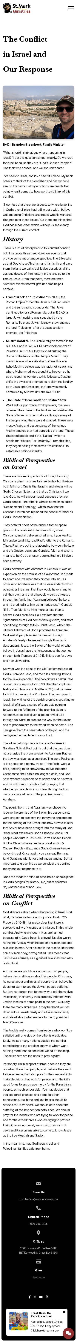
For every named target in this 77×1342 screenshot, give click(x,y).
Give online (39, 1277)
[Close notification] (64, 1312)
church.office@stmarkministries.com (38, 1199)
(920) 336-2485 (38, 1223)
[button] (71, 8)
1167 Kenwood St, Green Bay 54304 (38, 1252)
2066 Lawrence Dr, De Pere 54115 (38, 1248)
